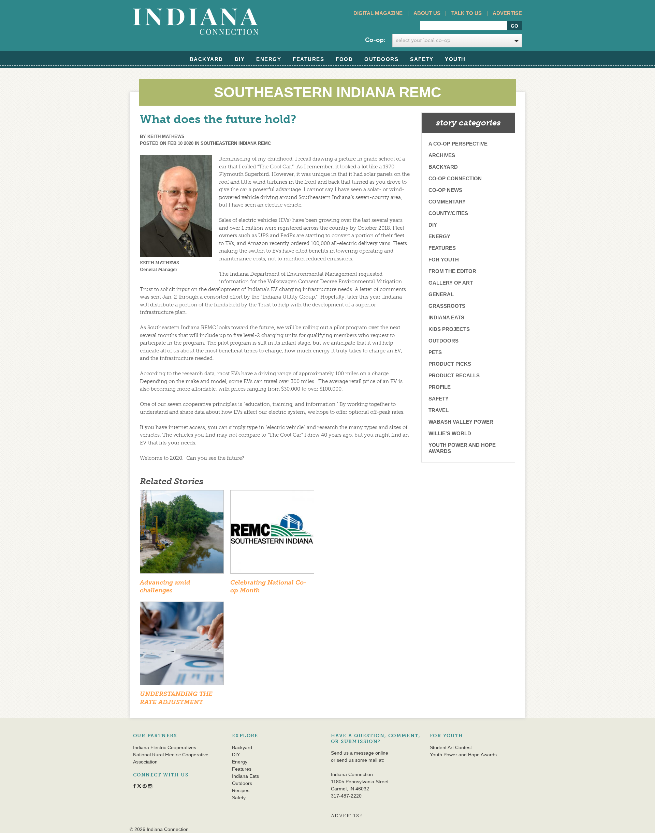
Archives (441, 155)
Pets (435, 352)
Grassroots (446, 306)
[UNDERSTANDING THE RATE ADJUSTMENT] (182, 645)
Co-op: (375, 40)
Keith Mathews (166, 136)
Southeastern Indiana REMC (236, 143)
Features (308, 59)
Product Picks (449, 364)
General (441, 294)
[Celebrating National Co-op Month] (272, 534)
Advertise (507, 13)
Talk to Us (466, 13)
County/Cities (448, 213)
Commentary (447, 202)
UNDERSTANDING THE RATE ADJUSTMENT (176, 698)
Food (344, 59)
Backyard (206, 59)
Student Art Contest (451, 747)
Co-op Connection (455, 178)
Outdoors (381, 59)
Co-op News (445, 190)
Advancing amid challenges (165, 586)
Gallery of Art (450, 283)
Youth (455, 59)
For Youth (443, 259)
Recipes (240, 790)
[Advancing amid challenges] (182, 534)
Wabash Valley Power (460, 422)
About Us (426, 13)
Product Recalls (454, 375)
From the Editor (452, 271)
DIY (240, 59)
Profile (439, 387)
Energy (268, 59)
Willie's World (449, 433)
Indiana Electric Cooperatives (164, 747)
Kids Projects (449, 329)
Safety (421, 59)
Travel (438, 410)
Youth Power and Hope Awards (462, 448)
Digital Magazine (378, 13)
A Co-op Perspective (457, 144)
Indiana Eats (446, 317)
